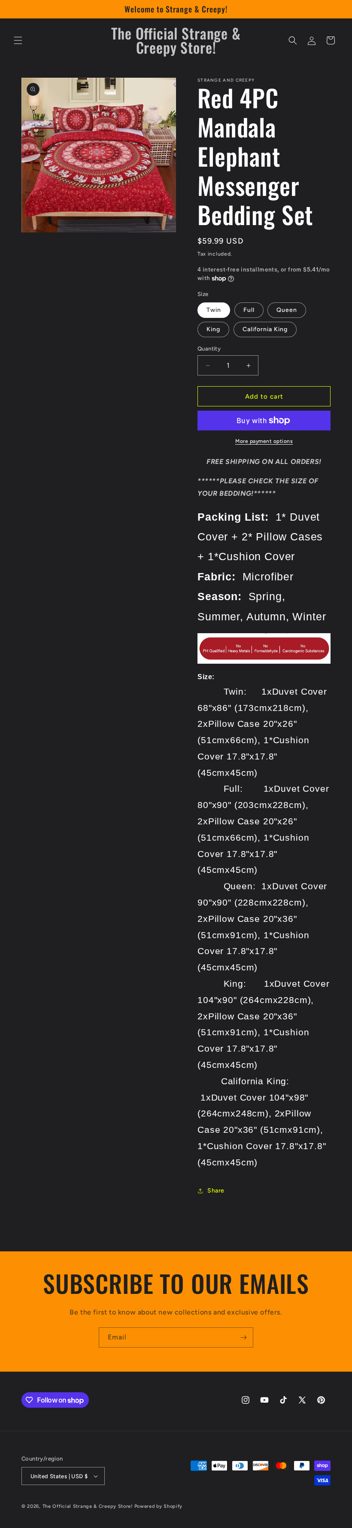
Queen (286, 310)
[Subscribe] (243, 1337)
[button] (18, 40)
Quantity (209, 348)
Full (249, 310)
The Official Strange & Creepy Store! (87, 1506)
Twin (213, 310)
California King (265, 329)
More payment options (264, 441)
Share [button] (216, 1190)
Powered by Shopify (158, 1506)
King (213, 329)
